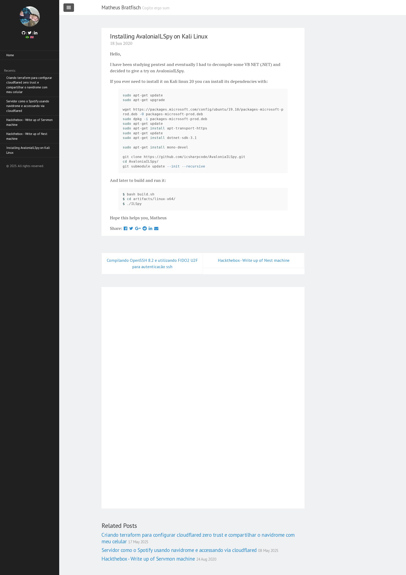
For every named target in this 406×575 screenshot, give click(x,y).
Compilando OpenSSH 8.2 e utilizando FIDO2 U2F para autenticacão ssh (152, 263)
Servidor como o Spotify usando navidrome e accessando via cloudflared (27, 106)
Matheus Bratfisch (121, 7)
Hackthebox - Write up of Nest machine (26, 136)
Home (10, 55)
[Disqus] (203, 342)
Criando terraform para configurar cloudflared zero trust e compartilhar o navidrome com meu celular (29, 85)
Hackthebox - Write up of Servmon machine (29, 122)
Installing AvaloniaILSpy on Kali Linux (28, 150)
